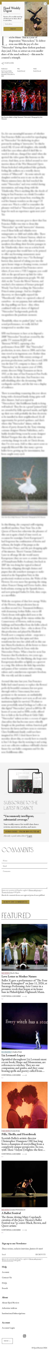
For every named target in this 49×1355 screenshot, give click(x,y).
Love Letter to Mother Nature (19, 976)
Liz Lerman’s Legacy (13, 1055)
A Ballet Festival (11, 1213)
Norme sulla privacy (35, 890)
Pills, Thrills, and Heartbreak (19, 1134)
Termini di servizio (7, 892)
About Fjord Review (10, 1303)
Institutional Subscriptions (13, 1313)
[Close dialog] (45, 3)
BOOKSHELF (7, 1052)
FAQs (4, 1283)
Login (29, 836)
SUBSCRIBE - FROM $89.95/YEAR (22, 832)
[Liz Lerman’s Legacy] (25, 1026)
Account (5, 1272)
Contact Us (7, 1278)
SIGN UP (13, 29)
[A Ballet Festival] (25, 1184)
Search (5, 1288)
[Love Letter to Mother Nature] (25, 947)
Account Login (8, 1328)
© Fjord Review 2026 (39, 1348)
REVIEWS (5, 973)
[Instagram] (24, 1336)
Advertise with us (9, 1308)
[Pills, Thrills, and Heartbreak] (25, 1105)
